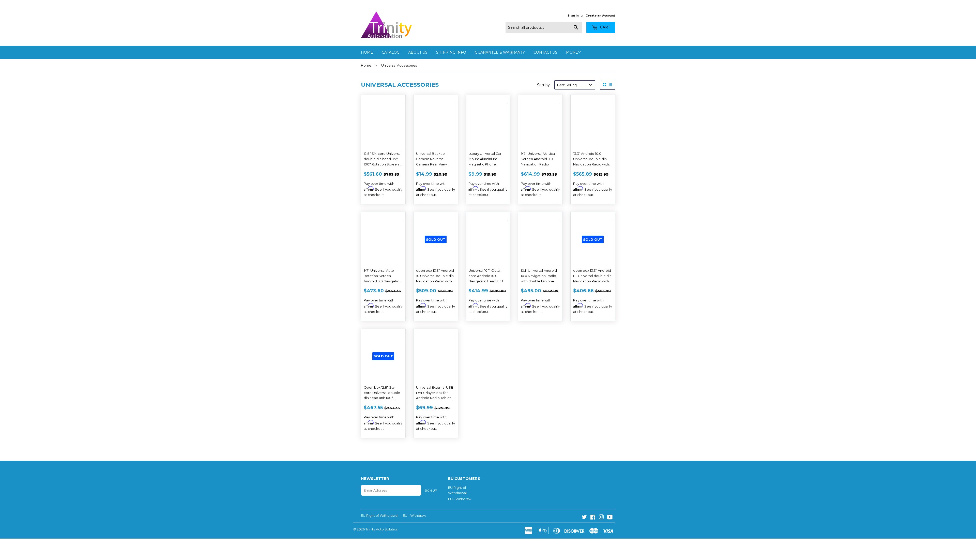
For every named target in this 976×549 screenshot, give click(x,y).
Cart (604, 27)
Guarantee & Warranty (500, 52)
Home (367, 52)
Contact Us (545, 52)
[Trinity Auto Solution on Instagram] (601, 518)
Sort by (543, 85)
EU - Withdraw (459, 499)
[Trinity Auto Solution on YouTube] (610, 518)
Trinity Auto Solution (381, 529)
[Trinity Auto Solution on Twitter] (584, 518)
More (572, 52)
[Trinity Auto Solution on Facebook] (593, 518)
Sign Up (430, 490)
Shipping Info (451, 52)
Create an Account (600, 15)
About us (418, 52)
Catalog (391, 52)
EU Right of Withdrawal (379, 515)
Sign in (573, 15)
